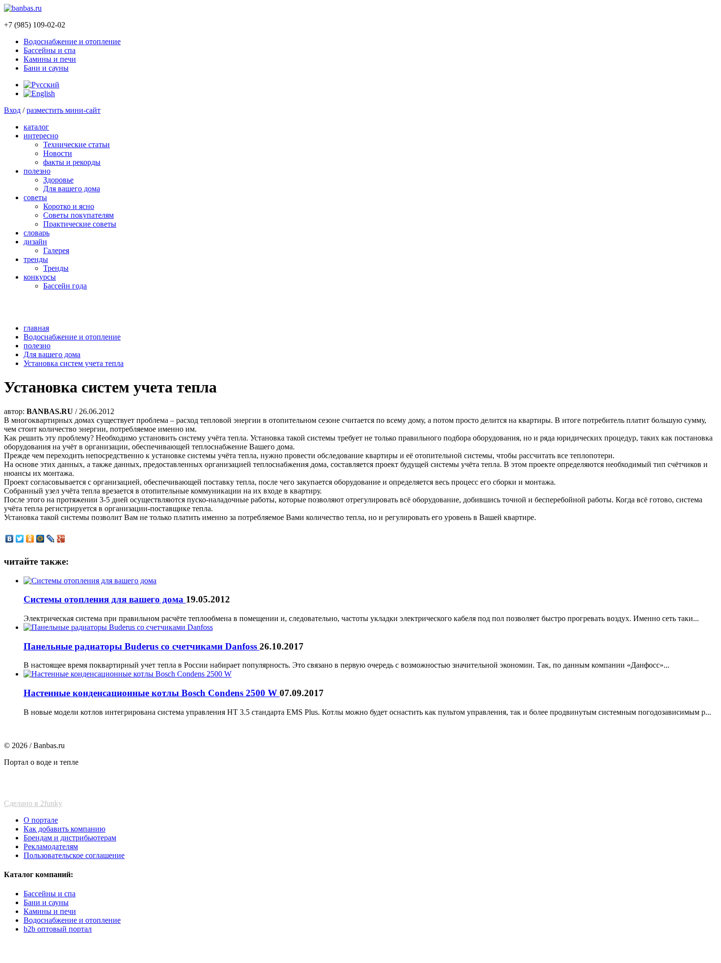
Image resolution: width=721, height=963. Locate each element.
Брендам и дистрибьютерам (70, 837)
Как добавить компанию (64, 829)
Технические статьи (76, 144)
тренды (36, 259)
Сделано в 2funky (33, 803)
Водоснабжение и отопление (72, 41)
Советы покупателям (78, 215)
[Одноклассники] (30, 538)
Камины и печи (50, 59)
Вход (12, 110)
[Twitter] (20, 538)
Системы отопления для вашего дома (105, 599)
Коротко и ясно (68, 206)
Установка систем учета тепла (74, 363)
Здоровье (58, 180)
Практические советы (79, 224)
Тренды (56, 268)
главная (36, 328)
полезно (37, 171)
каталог (36, 127)
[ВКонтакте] (9, 538)
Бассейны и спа (50, 50)
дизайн (35, 241)
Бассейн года (65, 286)
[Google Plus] (61, 538)
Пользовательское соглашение (74, 855)
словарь (37, 233)
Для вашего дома (71, 188)
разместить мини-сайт (63, 110)
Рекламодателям (51, 846)
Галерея (56, 250)
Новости (57, 153)
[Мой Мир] (40, 538)
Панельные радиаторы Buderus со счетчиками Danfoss (141, 646)
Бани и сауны (46, 68)
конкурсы (40, 277)
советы (35, 197)
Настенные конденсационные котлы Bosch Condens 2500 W (152, 693)
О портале (41, 820)
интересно (41, 135)
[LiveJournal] (51, 538)
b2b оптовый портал (58, 929)
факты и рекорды (72, 162)
